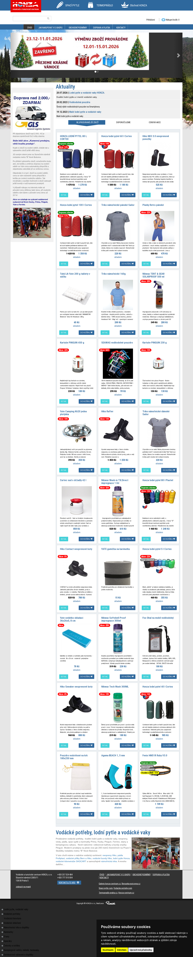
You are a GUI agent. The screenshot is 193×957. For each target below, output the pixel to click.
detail (63, 195)
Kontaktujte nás (67, 882)
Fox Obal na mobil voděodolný (158, 617)
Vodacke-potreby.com (123, 888)
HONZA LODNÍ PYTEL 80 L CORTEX (73, 137)
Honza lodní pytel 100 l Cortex (76, 204)
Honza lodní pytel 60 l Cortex (116, 136)
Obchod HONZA (138, 5)
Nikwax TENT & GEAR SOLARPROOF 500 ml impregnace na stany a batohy (158, 276)
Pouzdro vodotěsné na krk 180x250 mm (74, 757)
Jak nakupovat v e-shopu (50, 27)
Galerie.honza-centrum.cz (110, 883)
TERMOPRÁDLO (104, 5)
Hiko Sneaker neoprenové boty (76, 686)
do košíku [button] (85, 195)
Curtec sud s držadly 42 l (73, 480)
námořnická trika (109, 861)
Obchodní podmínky (78, 27)
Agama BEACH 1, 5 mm (113, 755)
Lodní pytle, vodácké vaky (16, 909)
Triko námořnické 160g (113, 273)
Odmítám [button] (122, 950)
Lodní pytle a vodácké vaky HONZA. (87, 92)
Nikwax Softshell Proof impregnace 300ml (113, 619)
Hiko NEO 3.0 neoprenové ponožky (155, 137)
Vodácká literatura (12, 918)
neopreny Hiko (109, 855)
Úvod (29, 27)
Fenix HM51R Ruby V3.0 (154, 755)
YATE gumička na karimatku (115, 548)
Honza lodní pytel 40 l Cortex (157, 686)
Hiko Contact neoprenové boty (76, 548)
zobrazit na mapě (23, 886)
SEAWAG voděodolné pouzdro (117, 342)
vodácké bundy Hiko (102, 858)
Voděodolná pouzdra (79, 102)
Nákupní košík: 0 (172, 20)
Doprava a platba (101, 27)
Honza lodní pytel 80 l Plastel (157, 480)
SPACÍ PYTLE (72, 5)
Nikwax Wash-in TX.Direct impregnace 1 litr (114, 482)
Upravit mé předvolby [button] (141, 950)
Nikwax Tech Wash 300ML (115, 686)
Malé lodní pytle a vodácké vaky (85, 111)
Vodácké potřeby (12, 913)
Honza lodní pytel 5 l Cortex (157, 548)
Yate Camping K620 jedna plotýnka (73, 413)
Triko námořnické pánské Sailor (117, 204)
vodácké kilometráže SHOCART (71, 861)
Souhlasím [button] (108, 950)
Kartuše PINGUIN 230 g (154, 342)
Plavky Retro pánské (153, 204)
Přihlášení (150, 20)
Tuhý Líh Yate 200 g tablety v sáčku (75, 275)
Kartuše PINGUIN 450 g (72, 342)
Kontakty (120, 27)
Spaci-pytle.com (106, 888)
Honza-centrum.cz (126, 893)
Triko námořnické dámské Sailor (155, 413)
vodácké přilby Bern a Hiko (78, 858)
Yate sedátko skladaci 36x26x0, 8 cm (71, 619)
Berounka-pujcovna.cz (131, 883)
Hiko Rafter (107, 411)
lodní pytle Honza (121, 858)
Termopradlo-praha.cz (108, 893)
